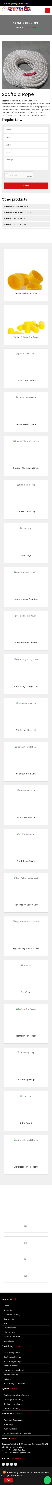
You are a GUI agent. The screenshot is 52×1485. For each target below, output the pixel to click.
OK (8, 1480)
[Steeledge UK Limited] (12, 9)
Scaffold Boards (10, 1366)
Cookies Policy (9, 1328)
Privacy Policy (9, 1332)
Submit (26, 185)
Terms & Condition (11, 1336)
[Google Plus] (11, 1464)
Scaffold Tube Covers (26, 642)
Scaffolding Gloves (26, 861)
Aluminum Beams (11, 1374)
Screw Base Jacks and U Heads (17, 1433)
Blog (5, 1323)
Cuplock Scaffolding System (16, 1395)
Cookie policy (16, 1475)
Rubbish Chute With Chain (26, 468)
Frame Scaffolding (11, 1408)
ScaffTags (26, 555)
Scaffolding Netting (12, 1357)
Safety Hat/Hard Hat (26, 730)
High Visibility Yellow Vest (26, 904)
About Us (7, 1310)
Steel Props (8, 1424)
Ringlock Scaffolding (12, 1404)
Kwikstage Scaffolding (13, 1399)
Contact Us (8, 1319)
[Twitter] (7, 1464)
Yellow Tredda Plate (15, 224)
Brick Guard (26, 1123)
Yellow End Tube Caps (16, 206)
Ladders (7, 1379)
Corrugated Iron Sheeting (14, 1370)
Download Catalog (11, 1314)
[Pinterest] (15, 1464)
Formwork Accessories (13, 1420)
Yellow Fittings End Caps (17, 212)
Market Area (8, 1341)
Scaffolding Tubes (11, 1352)
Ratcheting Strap (26, 1079)
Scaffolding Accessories (14, 1383)
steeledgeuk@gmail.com (16, 3)
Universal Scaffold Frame (26, 1166)
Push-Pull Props (10, 1429)
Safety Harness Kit (26, 817)
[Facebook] (3, 1464)
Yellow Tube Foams (14, 218)
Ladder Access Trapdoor (26, 599)
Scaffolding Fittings (12, 1361)
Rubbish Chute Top (26, 511)
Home (18, 27)
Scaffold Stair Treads (26, 1035)
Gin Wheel (26, 992)
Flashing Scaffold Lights (26, 773)
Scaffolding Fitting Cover (26, 686)
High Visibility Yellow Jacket (26, 948)
